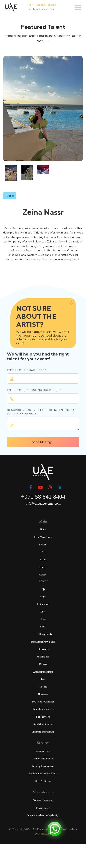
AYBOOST (44, 833)
